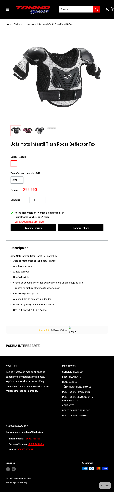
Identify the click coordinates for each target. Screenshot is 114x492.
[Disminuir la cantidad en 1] (26, 200)
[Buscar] (96, 9)
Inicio (8, 24)
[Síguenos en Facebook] (8, 469)
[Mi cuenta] (107, 9)
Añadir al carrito (33, 227)
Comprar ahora (81, 227)
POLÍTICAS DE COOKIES (75, 415)
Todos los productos (24, 24)
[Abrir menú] (7, 9)
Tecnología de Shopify (16, 482)
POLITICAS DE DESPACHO (76, 410)
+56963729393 (32, 438)
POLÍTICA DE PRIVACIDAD (76, 391)
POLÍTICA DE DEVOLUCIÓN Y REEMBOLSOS (77, 398)
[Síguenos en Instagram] (14, 469)
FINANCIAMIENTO (71, 376)
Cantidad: (16, 199)
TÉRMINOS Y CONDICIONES (76, 386)
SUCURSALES (69, 381)
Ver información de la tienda (29, 221)
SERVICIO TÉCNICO (72, 371)
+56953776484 (36, 443)
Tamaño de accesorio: (25, 173)
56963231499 (25, 449)
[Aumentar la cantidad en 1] (42, 200)
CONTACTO (68, 405)
